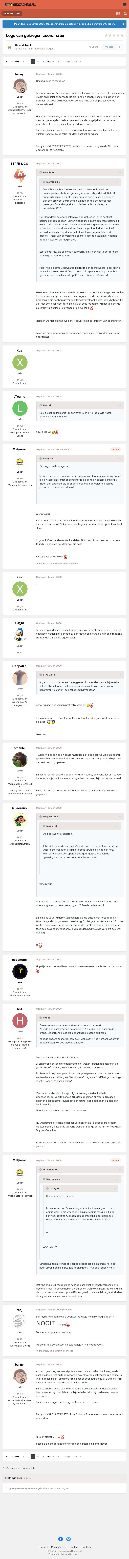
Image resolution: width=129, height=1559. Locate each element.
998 (21, 425)
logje (75, 303)
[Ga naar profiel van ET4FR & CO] (20, 175)
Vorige (15, 61)
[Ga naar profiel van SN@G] (20, 635)
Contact (74, 1547)
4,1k (21, 103)
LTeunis (19, 396)
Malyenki (19, 449)
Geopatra (19, 666)
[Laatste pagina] (58, 61)
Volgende (48, 61)
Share (94, 46)
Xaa (19, 350)
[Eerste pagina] (7, 61)
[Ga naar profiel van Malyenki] (9, 47)
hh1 (19, 1009)
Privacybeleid (59, 1547)
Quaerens (19, 808)
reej (19, 1310)
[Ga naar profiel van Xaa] (20, 362)
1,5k (21, 379)
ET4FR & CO (19, 163)
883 (21, 652)
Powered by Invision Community (64, 1554)
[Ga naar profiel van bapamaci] (20, 971)
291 (21, 989)
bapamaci (19, 959)
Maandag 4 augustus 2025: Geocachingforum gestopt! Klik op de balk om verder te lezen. (64, 23)
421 (21, 1339)
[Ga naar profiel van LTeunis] (20, 408)
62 (21, 1038)
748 (21, 193)
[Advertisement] (64, 1516)
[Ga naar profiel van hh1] (20, 1020)
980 (21, 478)
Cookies (86, 1547)
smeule (19, 748)
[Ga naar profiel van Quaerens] (20, 819)
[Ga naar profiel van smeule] (20, 759)
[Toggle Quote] (40, 172)
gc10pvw (44, 416)
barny (19, 74)
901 (21, 837)
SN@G (19, 623)
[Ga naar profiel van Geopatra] (20, 677)
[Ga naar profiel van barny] (20, 86)
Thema (42, 1547)
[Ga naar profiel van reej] (20, 1321)
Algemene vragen (44, 48)
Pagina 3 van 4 (72, 61)
